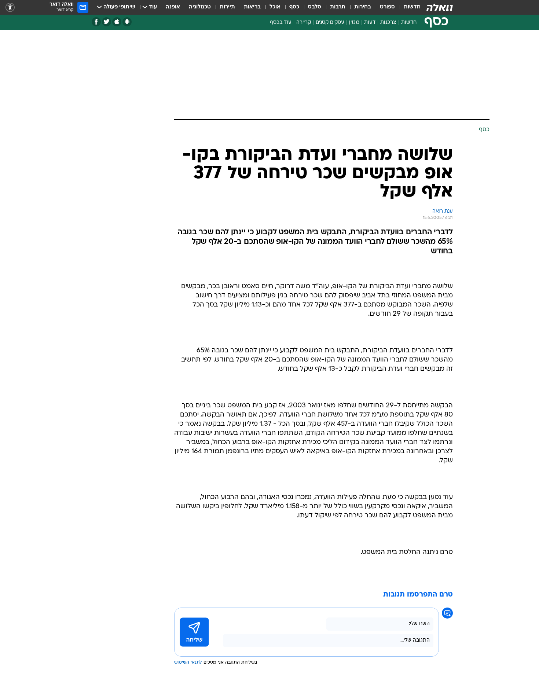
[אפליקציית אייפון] (116, 21)
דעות (369, 22)
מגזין (354, 22)
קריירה (303, 22)
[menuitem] (408, 7)
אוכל (275, 7)
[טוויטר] (106, 21)
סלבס (314, 7)
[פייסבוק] (96, 21)
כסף (294, 7)
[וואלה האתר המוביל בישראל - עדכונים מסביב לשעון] (439, 7)
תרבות (337, 7)
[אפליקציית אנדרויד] (127, 21)
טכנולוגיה (200, 7)
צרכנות (388, 22)
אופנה (173, 7)
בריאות (252, 7)
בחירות (362, 7)
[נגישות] (10, 7)
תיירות (227, 7)
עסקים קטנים (330, 22)
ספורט (387, 7)
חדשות (412, 7)
